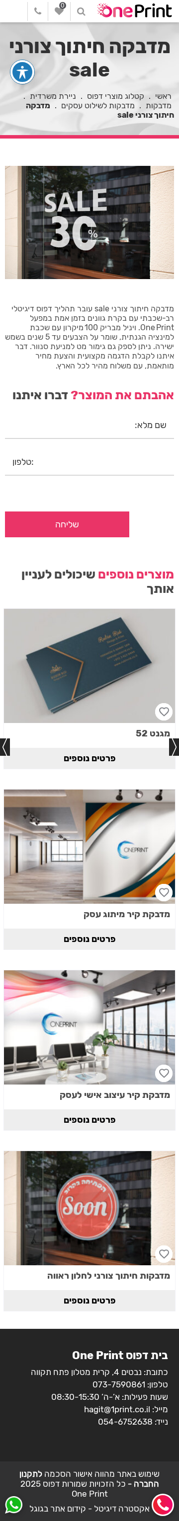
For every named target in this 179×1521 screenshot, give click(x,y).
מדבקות (159, 105)
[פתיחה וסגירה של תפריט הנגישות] (22, 72)
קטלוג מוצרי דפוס (115, 96)
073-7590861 (118, 1384)
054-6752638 (125, 1422)
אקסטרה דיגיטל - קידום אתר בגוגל (89, 1509)
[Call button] (163, 1505)
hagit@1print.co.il (117, 1409)
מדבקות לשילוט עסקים (98, 105)
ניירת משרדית (53, 96)
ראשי (163, 96)
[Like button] (164, 712)
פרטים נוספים (90, 758)
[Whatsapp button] (13, 1506)
